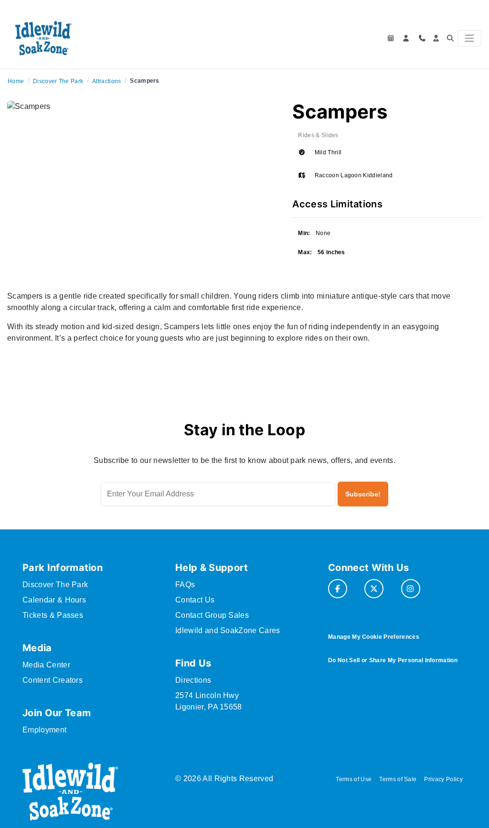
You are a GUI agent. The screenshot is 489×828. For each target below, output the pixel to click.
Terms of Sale (397, 779)
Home (16, 81)
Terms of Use (354, 779)
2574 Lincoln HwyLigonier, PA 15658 (208, 701)
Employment (44, 730)
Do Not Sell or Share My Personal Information (392, 660)
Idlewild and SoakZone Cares (227, 630)
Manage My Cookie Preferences (373, 637)
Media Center (46, 665)
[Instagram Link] (410, 588)
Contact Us (194, 600)
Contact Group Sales (212, 615)
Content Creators (52, 680)
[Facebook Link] (337, 588)
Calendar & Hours (54, 600)
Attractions (106, 81)
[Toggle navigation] (469, 38)
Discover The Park (58, 81)
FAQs (185, 585)
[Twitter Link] (373, 588)
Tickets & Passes (52, 615)
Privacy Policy (443, 779)
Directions (193, 680)
